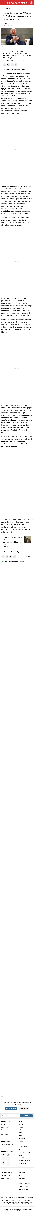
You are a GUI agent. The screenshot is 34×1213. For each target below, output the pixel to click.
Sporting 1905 (5, 1175)
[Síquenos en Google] (8, 1164)
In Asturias (21, 1172)
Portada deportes (6, 1172)
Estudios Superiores (24, 1160)
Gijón (20, 1130)
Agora (20, 1175)
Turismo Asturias (23, 1186)
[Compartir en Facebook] (12, 64)
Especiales (21, 1158)
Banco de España (8, 81)
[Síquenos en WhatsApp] (3, 1163)
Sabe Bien (21, 1178)
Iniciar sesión (24, 1108)
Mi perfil (3, 1124)
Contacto (4, 1147)
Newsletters (4, 1127)
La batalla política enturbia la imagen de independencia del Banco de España (12, 540)
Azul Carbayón (5, 1178)
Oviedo (20, 1127)
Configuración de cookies (23, 1210)
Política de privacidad (15, 1209)
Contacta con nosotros (8, 1137)
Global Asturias (22, 1146)
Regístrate (4, 1130)
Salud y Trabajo (23, 1189)
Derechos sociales (24, 1163)
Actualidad (21, 1138)
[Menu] (2, 2)
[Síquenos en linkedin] (8, 1159)
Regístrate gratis (11, 1108)
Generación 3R (22, 1181)
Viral (19, 1149)
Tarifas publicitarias (7, 1144)
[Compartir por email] (8, 64)
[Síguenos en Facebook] (3, 1155)
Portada (20, 1121)
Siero (20, 1135)
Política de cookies (27, 1209)
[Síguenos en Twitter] (8, 1155)
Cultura (20, 1144)
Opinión (20, 1141)
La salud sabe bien (24, 1183)
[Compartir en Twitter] (16, 64)
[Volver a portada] (17, 2)
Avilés (20, 1132)
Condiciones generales (10, 1210)
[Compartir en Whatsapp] (4, 64)
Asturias (20, 1124)
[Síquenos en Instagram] (3, 1159)
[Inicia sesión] (30, 2)
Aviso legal (5, 1209)
